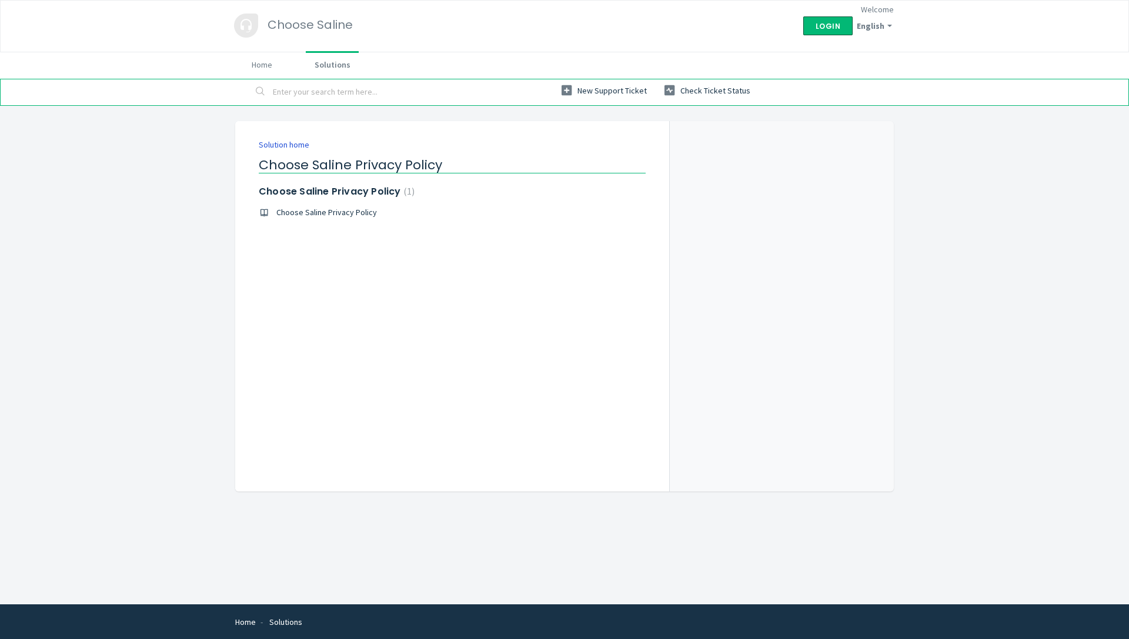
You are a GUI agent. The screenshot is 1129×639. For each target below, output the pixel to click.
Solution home (284, 144)
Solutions (332, 64)
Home (262, 64)
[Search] (260, 92)
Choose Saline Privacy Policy (335, 191)
